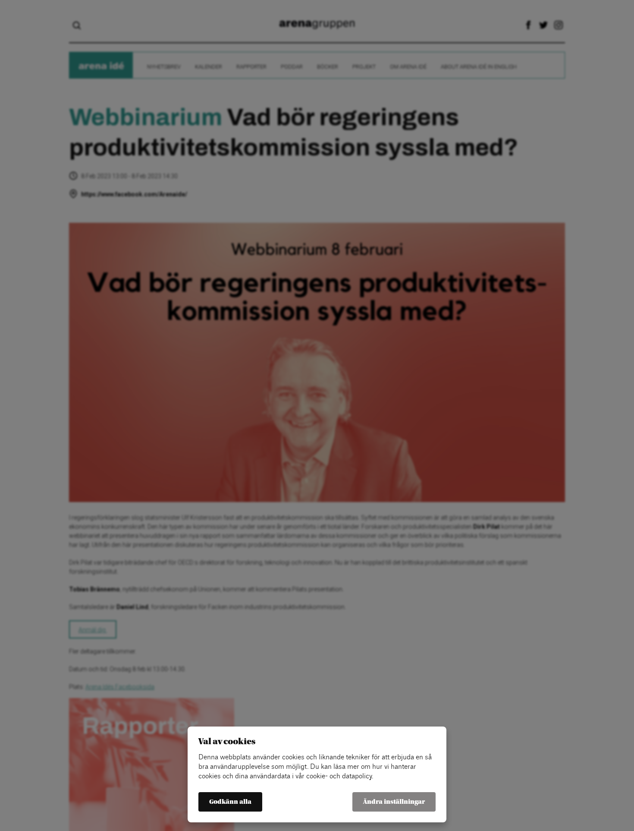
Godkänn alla (230, 802)
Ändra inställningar (394, 802)
